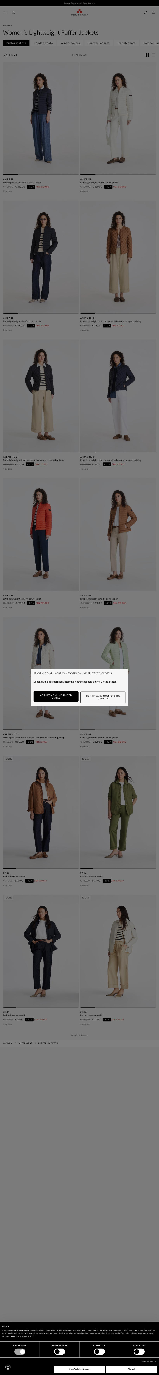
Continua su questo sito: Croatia (103, 697)
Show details (147, 1361)
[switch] (59, 1352)
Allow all (132, 1369)
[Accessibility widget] (8, 1367)
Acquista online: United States (56, 696)
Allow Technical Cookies (79, 1369)
